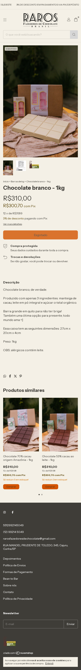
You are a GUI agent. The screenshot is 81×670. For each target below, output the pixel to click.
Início (6, 181)
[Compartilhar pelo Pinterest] (20, 376)
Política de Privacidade (18, 598)
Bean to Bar (10, 578)
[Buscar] (74, 34)
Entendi (49, 663)
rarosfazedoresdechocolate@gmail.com (29, 538)
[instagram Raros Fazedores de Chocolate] (4, 512)
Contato (8, 592)
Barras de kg (17, 181)
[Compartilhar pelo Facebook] (10, 376)
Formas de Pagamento (18, 572)
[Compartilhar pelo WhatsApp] (5, 376)
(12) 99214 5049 (13, 532)
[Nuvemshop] (18, 654)
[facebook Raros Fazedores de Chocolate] (12, 512)
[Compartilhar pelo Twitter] (15, 376)
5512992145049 (13, 525)
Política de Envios (14, 565)
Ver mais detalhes (12, 224)
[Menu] (5, 20)
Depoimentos (12, 558)
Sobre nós (9, 585)
